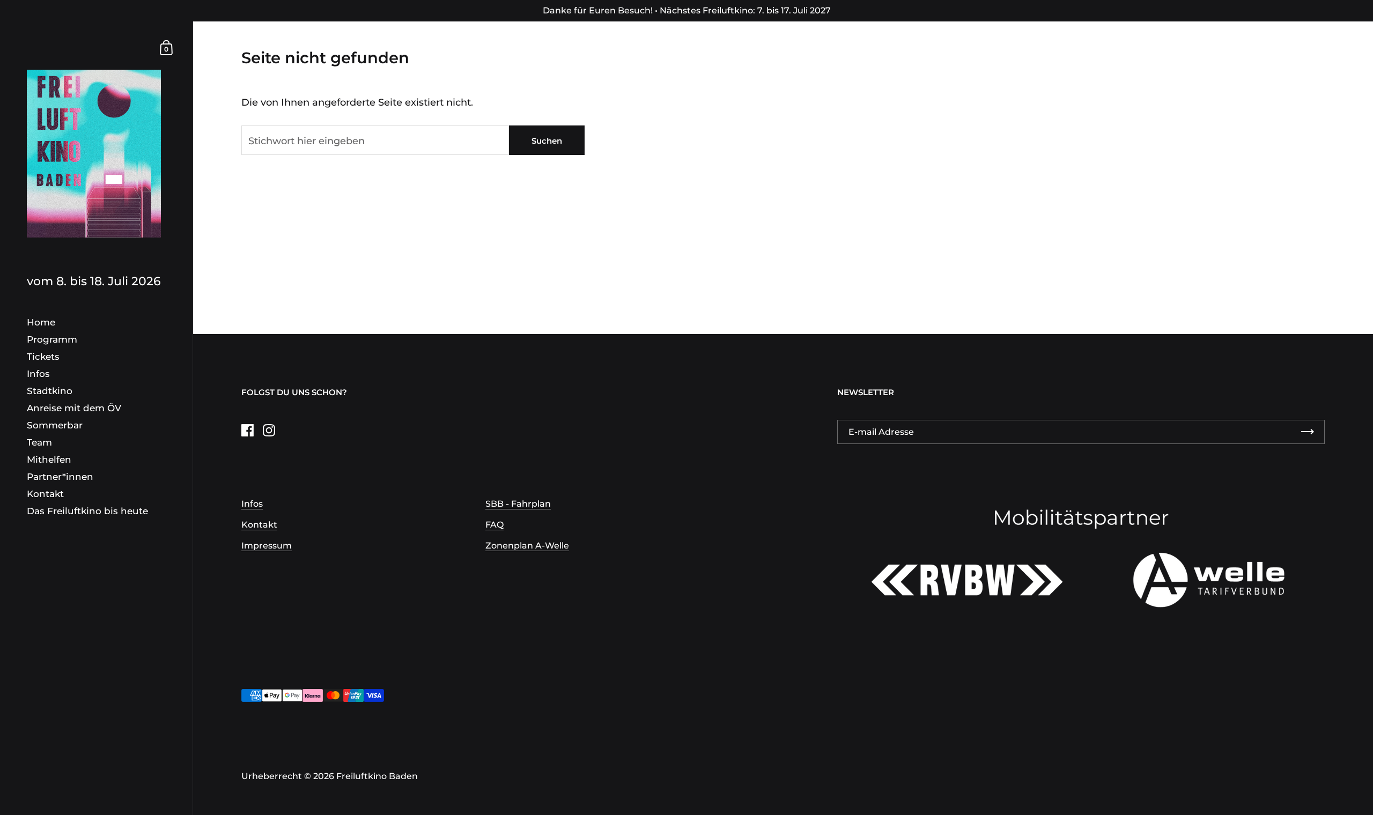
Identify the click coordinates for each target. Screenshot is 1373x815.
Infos (252, 504)
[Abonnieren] (1307, 432)
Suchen (547, 141)
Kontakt (259, 525)
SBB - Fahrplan (518, 504)
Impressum (266, 545)
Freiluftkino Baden (377, 776)
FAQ (494, 525)
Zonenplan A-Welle (527, 545)
